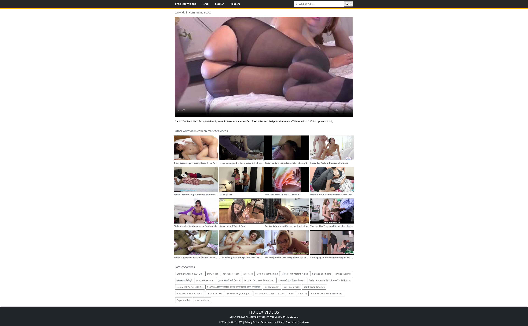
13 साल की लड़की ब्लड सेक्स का (291, 280)
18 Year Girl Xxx (214, 293)
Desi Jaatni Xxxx (291, 286)
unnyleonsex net (205, 280)
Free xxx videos (185, 4)
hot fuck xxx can (231, 273)
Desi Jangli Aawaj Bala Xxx (190, 286)
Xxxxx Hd (248, 273)
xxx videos (303, 322)
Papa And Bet (184, 300)
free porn (291, 322)
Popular (219, 3)
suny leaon (212, 273)
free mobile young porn (238, 293)
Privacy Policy (252, 322)
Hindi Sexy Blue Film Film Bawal (327, 293)
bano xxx (302, 293)
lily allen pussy (272, 286)
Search (348, 4)
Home (205, 3)
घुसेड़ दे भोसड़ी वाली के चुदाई (229, 280)
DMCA (222, 322)
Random (235, 3)
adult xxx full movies (314, 286)
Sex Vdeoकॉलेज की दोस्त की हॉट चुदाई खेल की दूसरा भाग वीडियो (233, 286)
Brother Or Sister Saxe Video (259, 280)
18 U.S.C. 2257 (235, 322)
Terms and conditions (272, 322)
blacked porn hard (321, 273)
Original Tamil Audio (267, 273)
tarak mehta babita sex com (269, 293)
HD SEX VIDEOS (264, 312)
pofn (290, 293)
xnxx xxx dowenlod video (189, 293)
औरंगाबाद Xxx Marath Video (295, 273)
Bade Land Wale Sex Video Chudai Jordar (330, 280)
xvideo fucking (343, 273)
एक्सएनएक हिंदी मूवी (184, 280)
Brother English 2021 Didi (190, 273)
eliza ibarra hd (202, 300)
